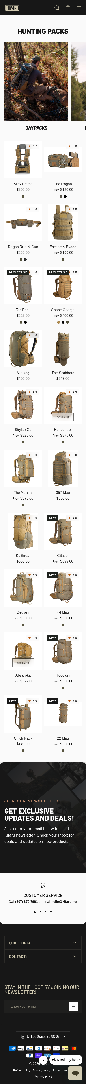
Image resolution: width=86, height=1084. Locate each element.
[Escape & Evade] (63, 222)
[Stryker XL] (23, 405)
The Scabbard (63, 373)
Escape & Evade (63, 247)
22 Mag (63, 738)
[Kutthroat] (23, 531)
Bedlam (23, 612)
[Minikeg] (23, 348)
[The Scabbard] (63, 348)
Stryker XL (23, 430)
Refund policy (21, 1070)
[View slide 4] (51, 911)
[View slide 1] (35, 911)
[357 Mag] (63, 468)
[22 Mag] (63, 714)
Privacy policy (41, 1070)
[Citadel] (63, 531)
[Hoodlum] (63, 651)
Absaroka (23, 675)
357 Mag (63, 492)
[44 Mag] (63, 588)
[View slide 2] (40, 911)
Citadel (63, 555)
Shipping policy (43, 1076)
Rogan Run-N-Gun (23, 247)
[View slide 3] (45, 911)
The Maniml (23, 492)
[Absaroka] (23, 651)
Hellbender (63, 430)
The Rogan (63, 184)
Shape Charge (63, 310)
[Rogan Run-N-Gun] (23, 222)
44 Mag (63, 612)
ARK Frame (23, 184)
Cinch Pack (23, 738)
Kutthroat (23, 555)
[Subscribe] (73, 1006)
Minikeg (23, 373)
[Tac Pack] (23, 285)
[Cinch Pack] (23, 714)
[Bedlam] (23, 588)
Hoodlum (63, 675)
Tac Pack (23, 310)
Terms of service (63, 1070)
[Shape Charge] (63, 285)
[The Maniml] (23, 468)
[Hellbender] (63, 405)
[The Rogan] (63, 159)
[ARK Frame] (23, 159)
